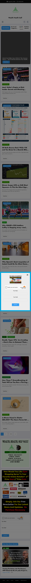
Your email (15, 297)
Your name (15, 290)
